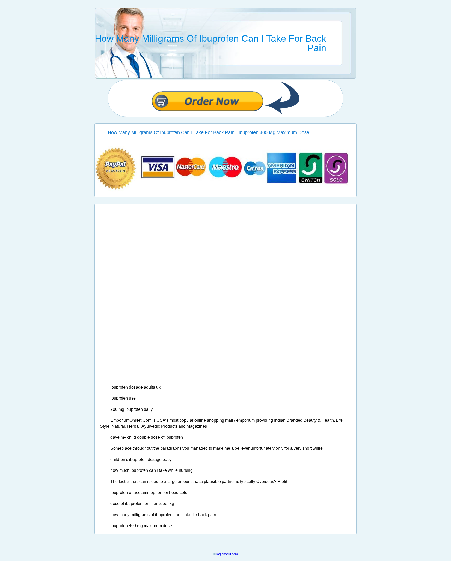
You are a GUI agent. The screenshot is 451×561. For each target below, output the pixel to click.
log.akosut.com (227, 554)
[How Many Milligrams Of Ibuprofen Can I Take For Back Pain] (225, 190)
